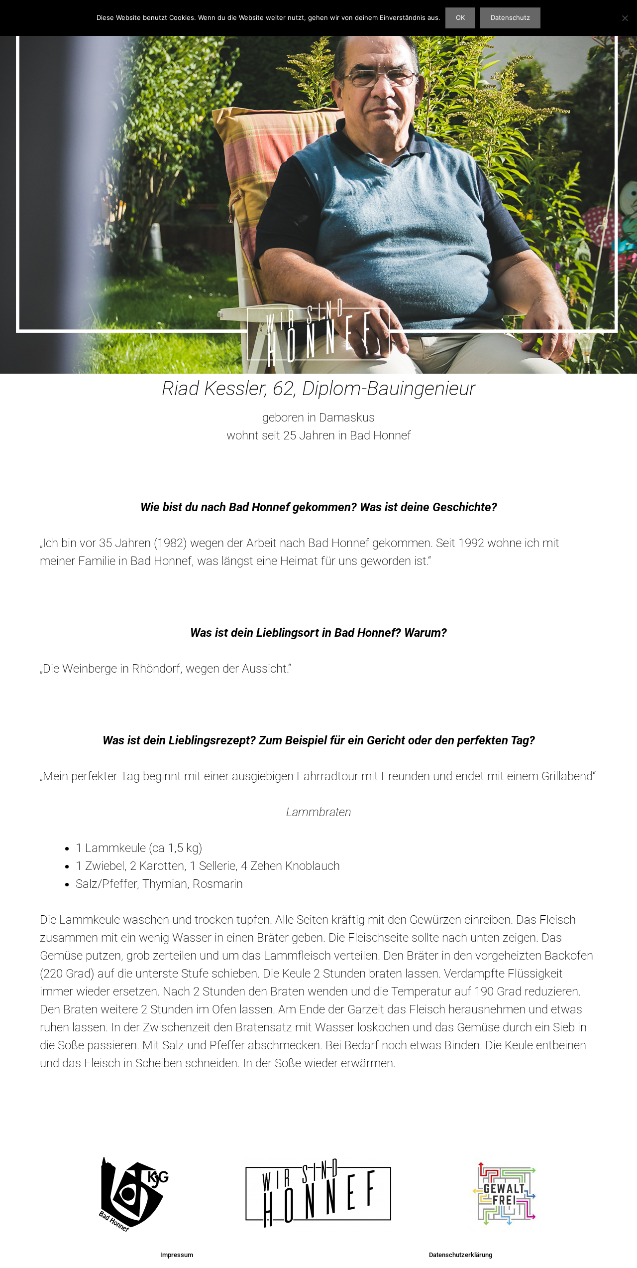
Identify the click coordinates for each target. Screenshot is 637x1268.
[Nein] (625, 18)
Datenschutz (510, 17)
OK (460, 17)
